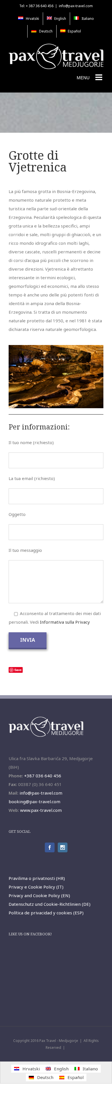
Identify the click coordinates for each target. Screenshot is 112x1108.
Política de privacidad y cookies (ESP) (46, 913)
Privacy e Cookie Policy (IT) (36, 887)
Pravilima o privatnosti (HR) (37, 878)
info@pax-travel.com (76, 5)
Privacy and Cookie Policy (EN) (39, 895)
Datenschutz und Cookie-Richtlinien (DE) (49, 904)
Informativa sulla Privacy (65, 622)
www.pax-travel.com (41, 810)
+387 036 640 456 (42, 776)
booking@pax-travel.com (34, 801)
